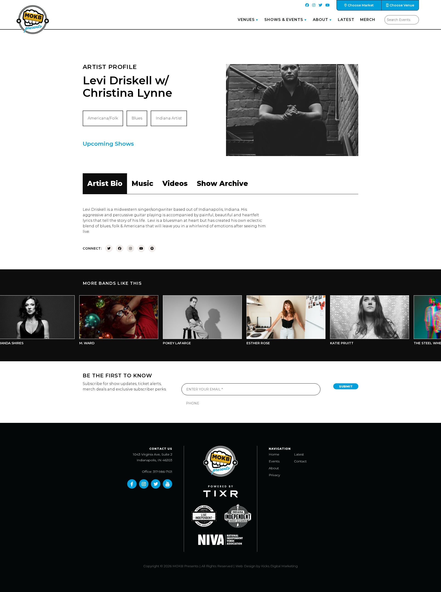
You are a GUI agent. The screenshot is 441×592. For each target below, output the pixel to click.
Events (274, 461)
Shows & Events (283, 19)
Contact (300, 461)
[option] (101, 321)
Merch (367, 19)
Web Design (245, 566)
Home (274, 454)
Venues (246, 19)
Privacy (274, 475)
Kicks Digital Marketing (279, 566)
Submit (346, 386)
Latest (346, 19)
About (320, 19)
